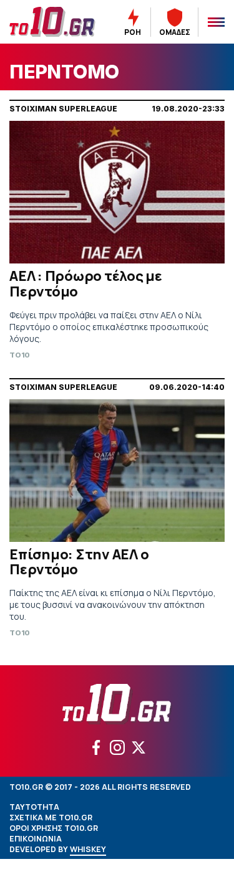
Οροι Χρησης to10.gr (53, 828)
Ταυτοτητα (34, 807)
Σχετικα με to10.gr (50, 817)
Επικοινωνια (35, 838)
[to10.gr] (52, 21)
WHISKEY (88, 849)
